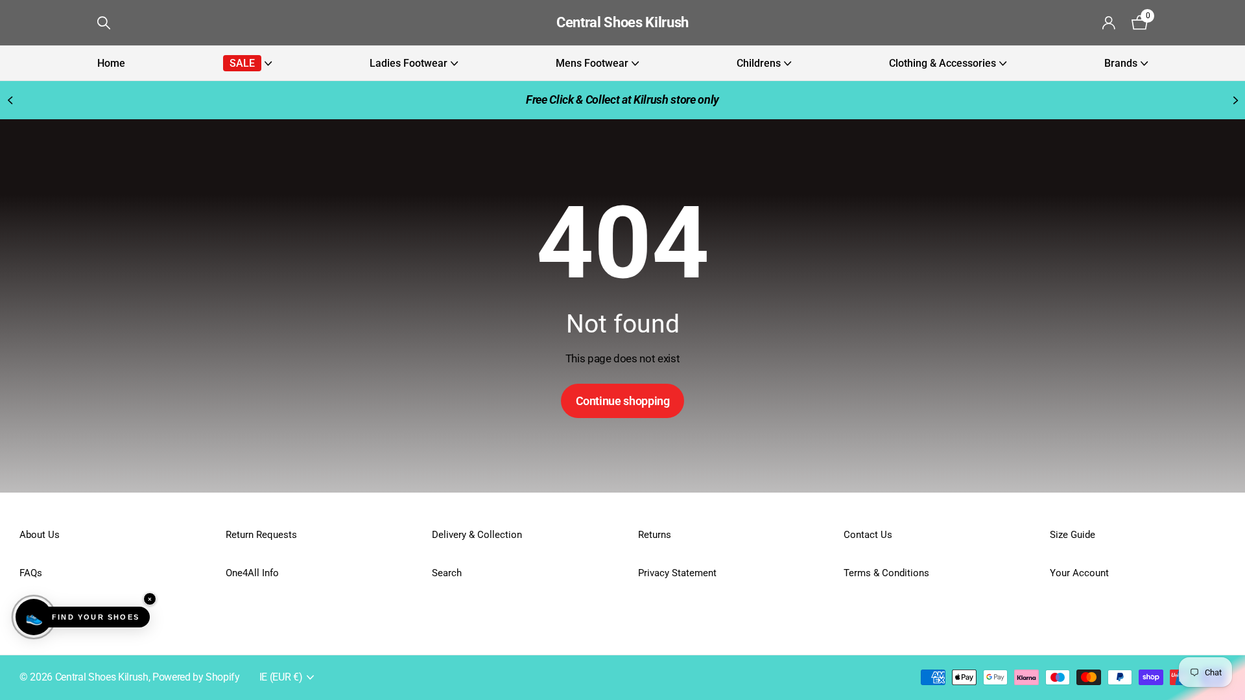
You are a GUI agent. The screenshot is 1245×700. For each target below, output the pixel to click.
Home (111, 63)
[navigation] (9, 100)
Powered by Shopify (196, 677)
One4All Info (252, 573)
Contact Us (868, 535)
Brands (1120, 63)
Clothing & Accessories (942, 63)
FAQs (30, 573)
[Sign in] (1109, 23)
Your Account (1079, 573)
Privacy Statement (677, 573)
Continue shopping (623, 401)
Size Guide (1072, 535)
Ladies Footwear (408, 63)
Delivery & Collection (477, 535)
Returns (654, 535)
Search (447, 573)
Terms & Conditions (886, 573)
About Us (39, 535)
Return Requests (261, 535)
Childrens (759, 63)
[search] (103, 23)
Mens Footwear (592, 63)
